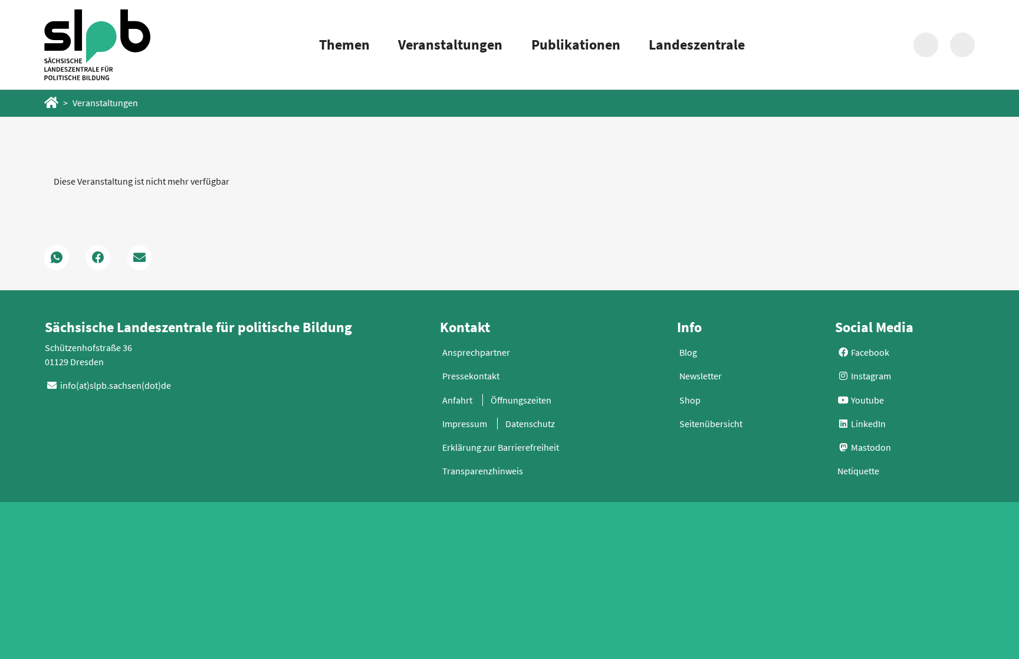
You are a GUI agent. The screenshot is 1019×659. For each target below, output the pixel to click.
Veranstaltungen (450, 44)
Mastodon (870, 447)
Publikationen (575, 44)
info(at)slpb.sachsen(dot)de (115, 385)
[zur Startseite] (97, 44)
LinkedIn (867, 424)
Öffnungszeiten (521, 400)
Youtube (866, 400)
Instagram (870, 376)
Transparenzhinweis (482, 471)
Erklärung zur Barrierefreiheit (500, 447)
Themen (344, 44)
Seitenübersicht (710, 424)
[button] (56, 257)
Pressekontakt (470, 376)
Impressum (464, 424)
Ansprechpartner (476, 352)
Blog (688, 352)
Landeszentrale (697, 44)
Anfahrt (457, 400)
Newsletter (700, 376)
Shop (690, 400)
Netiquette (858, 471)
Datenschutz (530, 424)
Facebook (869, 352)
